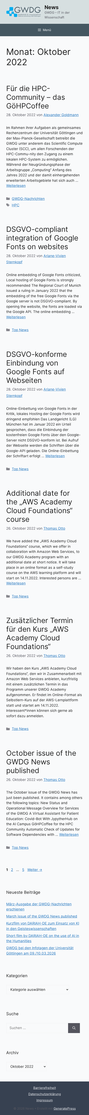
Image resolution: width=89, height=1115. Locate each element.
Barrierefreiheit (44, 1088)
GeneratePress (65, 1108)
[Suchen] (74, 1028)
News (51, 7)
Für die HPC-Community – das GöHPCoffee (35, 97)
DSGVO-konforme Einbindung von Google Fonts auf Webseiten (36, 367)
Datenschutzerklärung (44, 1094)
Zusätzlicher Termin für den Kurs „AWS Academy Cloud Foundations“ (39, 633)
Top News (20, 330)
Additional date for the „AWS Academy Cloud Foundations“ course (39, 506)
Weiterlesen (16, 186)
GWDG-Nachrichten (28, 199)
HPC (15, 205)
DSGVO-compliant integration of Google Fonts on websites (42, 238)
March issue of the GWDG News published (41, 916)
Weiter (34, 870)
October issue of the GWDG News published (41, 762)
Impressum (44, 1100)
